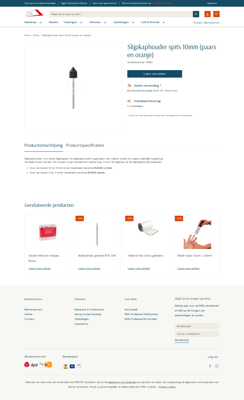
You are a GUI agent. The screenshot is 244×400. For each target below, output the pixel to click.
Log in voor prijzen (155, 73)
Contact (198, 22)
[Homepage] (33, 14)
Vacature (212, 3)
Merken (53, 22)
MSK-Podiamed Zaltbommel (141, 314)
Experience (81, 324)
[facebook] (210, 366)
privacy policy (167, 387)
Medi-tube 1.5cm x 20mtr (194, 256)
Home (27, 35)
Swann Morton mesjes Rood (44, 258)
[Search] (121, 14)
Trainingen (70, 22)
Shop (36, 35)
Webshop (30, 22)
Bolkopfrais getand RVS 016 (97, 256)
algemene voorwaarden (181, 115)
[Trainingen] (81, 22)
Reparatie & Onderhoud (89, 309)
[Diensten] (105, 22)
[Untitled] (197, 326)
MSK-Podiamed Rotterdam (141, 319)
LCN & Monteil (150, 22)
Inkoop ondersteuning (88, 314)
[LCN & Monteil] (164, 22)
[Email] (197, 334)
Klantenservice (212, 22)
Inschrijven (182, 340)
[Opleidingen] (133, 22)
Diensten (95, 22)
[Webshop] (41, 22)
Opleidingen (121, 22)
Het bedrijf (131, 309)
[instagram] (217, 366)
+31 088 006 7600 (162, 3)
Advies (28, 314)
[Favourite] (216, 14)
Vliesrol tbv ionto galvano (145, 256)
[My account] (207, 14)
